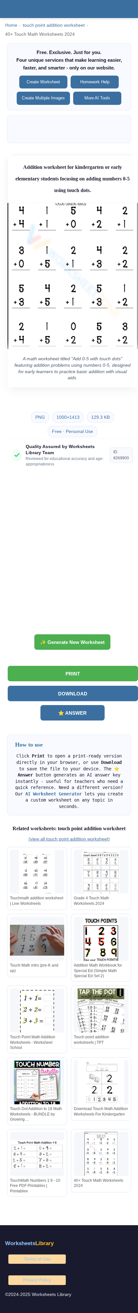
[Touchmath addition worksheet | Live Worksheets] (37, 873)
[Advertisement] (69, 553)
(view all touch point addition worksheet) (69, 838)
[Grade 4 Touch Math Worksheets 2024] (101, 873)
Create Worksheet (43, 81)
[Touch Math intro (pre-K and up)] (37, 940)
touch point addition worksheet (54, 25)
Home (11, 25)
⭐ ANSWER (72, 713)
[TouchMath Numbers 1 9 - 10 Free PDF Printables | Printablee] (37, 1155)
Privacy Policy (37, 1279)
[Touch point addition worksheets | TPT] (101, 1011)
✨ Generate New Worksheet (72, 642)
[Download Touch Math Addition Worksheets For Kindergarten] (101, 1083)
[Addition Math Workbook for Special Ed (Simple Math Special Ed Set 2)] (101, 940)
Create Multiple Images (43, 98)
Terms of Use (37, 1259)
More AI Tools (97, 98)
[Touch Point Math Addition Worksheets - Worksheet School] (37, 1011)
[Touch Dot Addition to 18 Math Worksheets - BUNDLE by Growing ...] (37, 1083)
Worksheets (29, 1243)
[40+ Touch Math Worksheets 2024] (101, 1155)
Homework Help (94, 81)
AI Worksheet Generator (53, 793)
